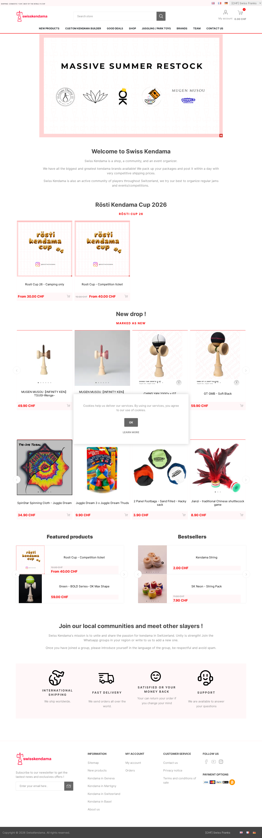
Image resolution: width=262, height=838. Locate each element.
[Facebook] (206, 762)
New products (97, 770)
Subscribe (68, 786)
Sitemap (93, 763)
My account (225, 18)
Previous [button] (17, 370)
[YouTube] (214, 762)
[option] (131, 85)
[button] (38, 382)
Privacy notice (172, 770)
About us (94, 809)
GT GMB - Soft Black (218, 393)
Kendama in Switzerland (104, 794)
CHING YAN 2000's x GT (160, 393)
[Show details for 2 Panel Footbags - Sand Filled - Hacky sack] (160, 467)
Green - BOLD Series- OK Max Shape (84, 586)
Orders (130, 770)
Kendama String (206, 557)
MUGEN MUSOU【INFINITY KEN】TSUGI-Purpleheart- (102, 393)
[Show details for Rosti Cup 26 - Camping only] (44, 249)
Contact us (170, 763)
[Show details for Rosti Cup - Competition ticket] (102, 249)
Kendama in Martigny (102, 786)
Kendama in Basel (100, 801)
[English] (213, 3)
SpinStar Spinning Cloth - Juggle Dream (44, 503)
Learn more (131, 432)
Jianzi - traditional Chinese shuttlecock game (217, 503)
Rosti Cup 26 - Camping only (44, 284)
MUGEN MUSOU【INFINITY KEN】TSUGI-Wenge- (44, 393)
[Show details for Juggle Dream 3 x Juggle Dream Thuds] (102, 467)
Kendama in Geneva (101, 778)
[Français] (220, 3)
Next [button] (246, 370)
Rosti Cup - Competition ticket (102, 284)
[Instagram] (221, 762)
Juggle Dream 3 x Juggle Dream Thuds (102, 503)
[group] (44, 358)
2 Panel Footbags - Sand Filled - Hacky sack (160, 503)
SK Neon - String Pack (206, 586)
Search (161, 16)
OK (131, 422)
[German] (226, 3)
